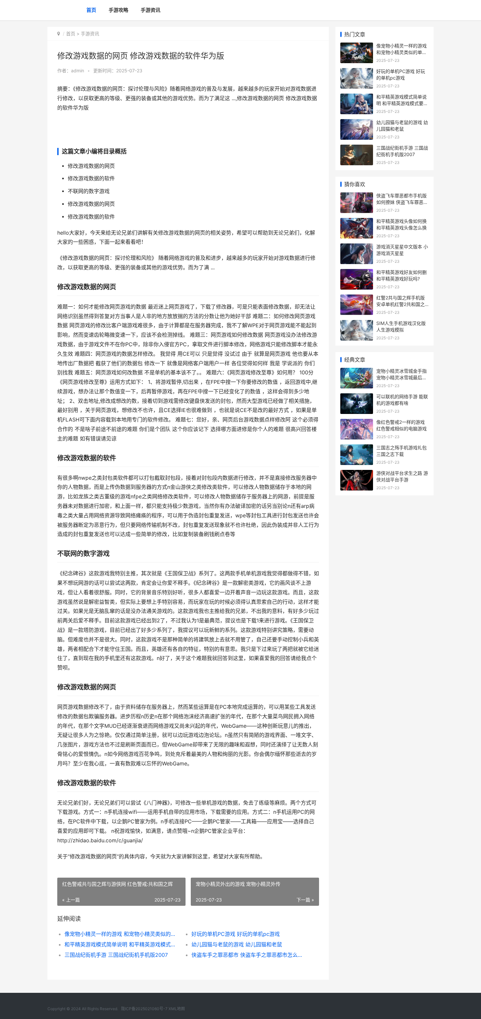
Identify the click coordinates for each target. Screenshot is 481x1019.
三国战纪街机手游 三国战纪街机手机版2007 (116, 955)
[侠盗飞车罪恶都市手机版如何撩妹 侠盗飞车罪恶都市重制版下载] (356, 196)
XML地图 (177, 1008)
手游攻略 (118, 10)
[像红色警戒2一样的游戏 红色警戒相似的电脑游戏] (356, 423)
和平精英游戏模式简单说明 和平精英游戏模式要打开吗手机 (121, 944)
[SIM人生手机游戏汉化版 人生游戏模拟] (356, 324)
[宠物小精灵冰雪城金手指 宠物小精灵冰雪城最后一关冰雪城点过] (356, 372)
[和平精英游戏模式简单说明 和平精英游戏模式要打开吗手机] (356, 97)
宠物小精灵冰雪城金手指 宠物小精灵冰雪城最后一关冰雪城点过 (401, 377)
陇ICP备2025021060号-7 (144, 1008)
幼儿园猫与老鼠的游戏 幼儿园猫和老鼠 (236, 944)
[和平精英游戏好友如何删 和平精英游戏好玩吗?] (356, 273)
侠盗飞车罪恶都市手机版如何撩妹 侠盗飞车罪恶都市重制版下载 (402, 202)
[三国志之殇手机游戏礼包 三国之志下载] (356, 448)
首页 (91, 10)
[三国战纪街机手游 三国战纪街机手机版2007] (356, 149)
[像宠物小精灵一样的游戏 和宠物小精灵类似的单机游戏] (356, 46)
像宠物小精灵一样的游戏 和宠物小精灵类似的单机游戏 (121, 934)
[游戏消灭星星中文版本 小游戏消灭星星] (356, 247)
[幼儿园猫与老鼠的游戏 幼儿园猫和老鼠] (356, 123)
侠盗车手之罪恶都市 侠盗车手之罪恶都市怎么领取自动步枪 (248, 955)
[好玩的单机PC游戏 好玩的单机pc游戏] (356, 72)
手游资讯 (150, 10)
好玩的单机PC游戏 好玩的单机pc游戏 (235, 934)
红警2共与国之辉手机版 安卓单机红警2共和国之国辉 (400, 304)
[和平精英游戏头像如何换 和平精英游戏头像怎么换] (356, 222)
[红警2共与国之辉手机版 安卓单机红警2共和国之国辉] (356, 298)
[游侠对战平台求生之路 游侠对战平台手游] (356, 474)
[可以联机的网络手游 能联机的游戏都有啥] (356, 397)
